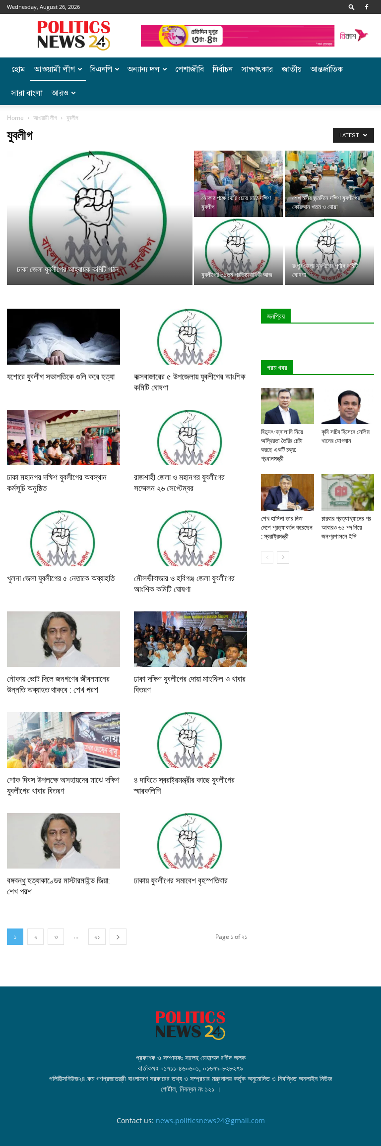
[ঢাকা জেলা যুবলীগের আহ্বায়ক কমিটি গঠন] (99, 221)
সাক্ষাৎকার (257, 69)
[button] (351, 6)
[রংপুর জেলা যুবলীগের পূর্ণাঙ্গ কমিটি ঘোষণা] (329, 251)
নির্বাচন (223, 69)
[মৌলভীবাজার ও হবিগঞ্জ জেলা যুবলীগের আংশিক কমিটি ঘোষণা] (190, 538)
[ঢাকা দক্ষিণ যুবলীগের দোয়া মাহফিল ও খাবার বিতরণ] (190, 639)
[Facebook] (366, 7)
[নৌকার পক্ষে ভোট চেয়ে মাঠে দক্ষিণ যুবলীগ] (238, 184)
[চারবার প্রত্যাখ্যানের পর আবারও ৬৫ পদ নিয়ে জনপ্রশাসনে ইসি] (348, 492)
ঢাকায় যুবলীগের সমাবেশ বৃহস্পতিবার (181, 880)
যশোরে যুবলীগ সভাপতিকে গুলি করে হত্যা (61, 377)
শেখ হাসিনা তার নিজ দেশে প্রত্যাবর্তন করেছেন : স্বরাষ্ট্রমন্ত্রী (287, 527)
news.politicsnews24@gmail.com (210, 1120)
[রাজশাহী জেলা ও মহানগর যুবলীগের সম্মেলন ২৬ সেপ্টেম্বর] (190, 438)
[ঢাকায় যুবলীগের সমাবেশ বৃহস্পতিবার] (190, 841)
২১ (97, 936)
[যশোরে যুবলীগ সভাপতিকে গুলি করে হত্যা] (63, 337)
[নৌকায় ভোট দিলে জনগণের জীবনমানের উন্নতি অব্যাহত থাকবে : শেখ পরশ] (63, 639)
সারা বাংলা (27, 93)
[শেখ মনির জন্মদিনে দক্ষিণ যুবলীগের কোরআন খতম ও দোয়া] (329, 184)
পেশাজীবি (189, 69)
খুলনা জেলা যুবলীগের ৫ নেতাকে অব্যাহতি (61, 578)
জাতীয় (292, 69)
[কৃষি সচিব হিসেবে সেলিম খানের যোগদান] (348, 406)
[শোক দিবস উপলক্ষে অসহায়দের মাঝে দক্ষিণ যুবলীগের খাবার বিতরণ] (63, 740)
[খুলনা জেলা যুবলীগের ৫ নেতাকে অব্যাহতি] (63, 538)
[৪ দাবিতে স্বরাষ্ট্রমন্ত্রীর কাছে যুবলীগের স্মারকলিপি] (190, 740)
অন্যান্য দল (143, 69)
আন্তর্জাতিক (327, 69)
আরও (60, 93)
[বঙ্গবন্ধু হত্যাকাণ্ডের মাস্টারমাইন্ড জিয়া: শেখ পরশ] (63, 841)
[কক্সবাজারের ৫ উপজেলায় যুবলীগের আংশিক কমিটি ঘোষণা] (190, 337)
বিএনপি (101, 69)
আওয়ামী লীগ (54, 69)
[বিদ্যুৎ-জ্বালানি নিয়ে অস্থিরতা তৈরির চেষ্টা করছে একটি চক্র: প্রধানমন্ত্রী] (287, 406)
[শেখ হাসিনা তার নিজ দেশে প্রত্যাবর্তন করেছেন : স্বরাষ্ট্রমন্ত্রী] (287, 492)
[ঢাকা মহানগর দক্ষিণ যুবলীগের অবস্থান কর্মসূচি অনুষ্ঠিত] (63, 438)
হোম (18, 69)
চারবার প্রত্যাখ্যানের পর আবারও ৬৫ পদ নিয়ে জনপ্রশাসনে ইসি (346, 527)
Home (15, 117)
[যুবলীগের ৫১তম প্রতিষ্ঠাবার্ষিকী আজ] (238, 251)
